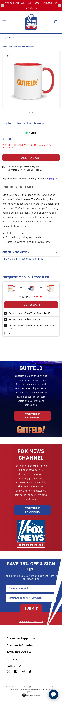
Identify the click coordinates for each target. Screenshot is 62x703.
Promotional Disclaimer (31, 621)
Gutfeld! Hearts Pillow (20, 319)
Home (4, 46)
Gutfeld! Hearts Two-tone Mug (25, 313)
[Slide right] (38, 112)
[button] (2, 5)
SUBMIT (31, 608)
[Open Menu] (4, 22)
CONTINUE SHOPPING (32, 416)
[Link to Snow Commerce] (31, 697)
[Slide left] (23, 112)
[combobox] (31, 37)
